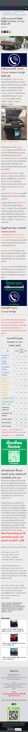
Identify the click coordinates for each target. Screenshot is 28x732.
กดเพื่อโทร (19, 435)
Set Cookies (10, 729)
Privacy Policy (21, 725)
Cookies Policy (8, 726)
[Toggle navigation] (26, 8)
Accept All (18, 729)
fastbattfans (19, 559)
